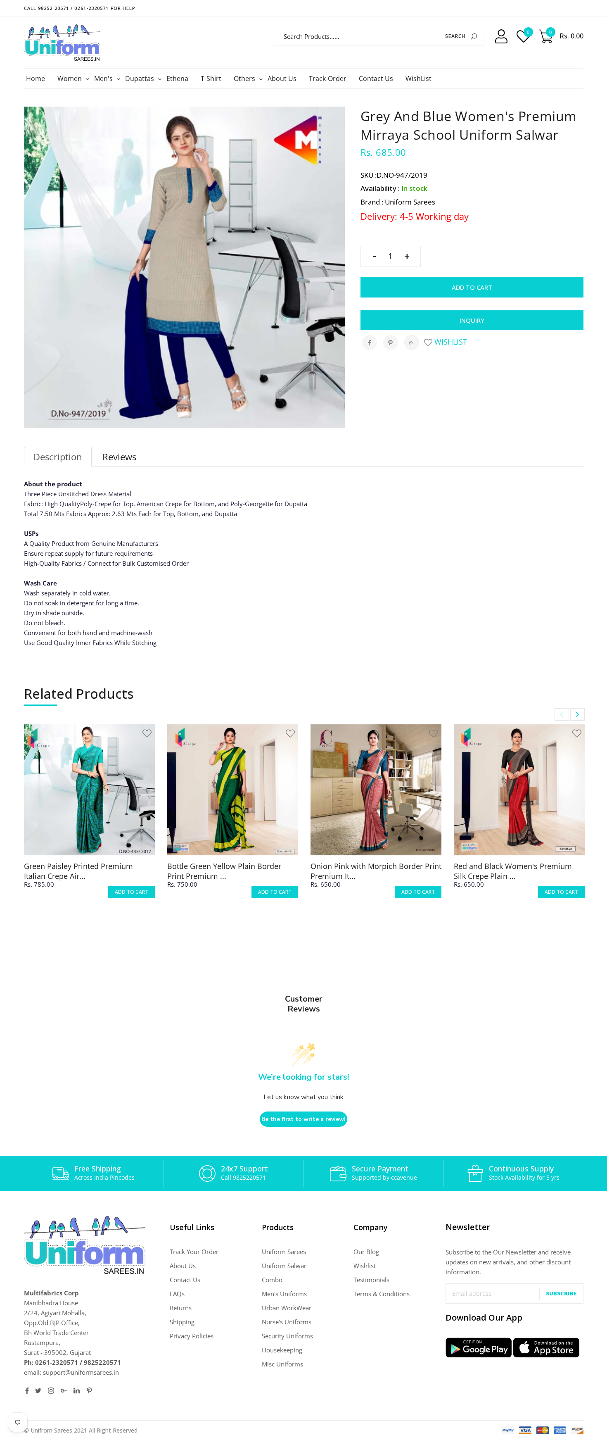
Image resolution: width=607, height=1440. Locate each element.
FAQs (177, 1294)
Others (245, 78)
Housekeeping (282, 1350)
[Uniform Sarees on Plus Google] (64, 1391)
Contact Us (376, 78)
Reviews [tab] (119, 456)
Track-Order (327, 78)
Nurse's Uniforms (286, 1322)
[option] (89, 818)
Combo (272, 1280)
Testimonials (371, 1280)
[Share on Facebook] (369, 342)
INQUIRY (472, 320)
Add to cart (472, 287)
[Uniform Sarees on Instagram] (51, 1391)
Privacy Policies (191, 1336)
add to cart (131, 891)
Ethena (177, 78)
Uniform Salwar (284, 1265)
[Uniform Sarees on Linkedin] (77, 1391)
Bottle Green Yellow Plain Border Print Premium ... (224, 871)
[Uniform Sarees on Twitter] (38, 1391)
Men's (104, 78)
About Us (282, 78)
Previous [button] (562, 714)
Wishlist (449, 342)
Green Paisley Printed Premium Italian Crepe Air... (78, 871)
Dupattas (140, 78)
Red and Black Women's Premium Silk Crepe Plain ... (513, 871)
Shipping (182, 1322)
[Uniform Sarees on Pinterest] (89, 1391)
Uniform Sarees (284, 1251)
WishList (418, 78)
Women (70, 78)
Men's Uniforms (284, 1294)
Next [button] (577, 714)
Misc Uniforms (282, 1364)
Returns (181, 1308)
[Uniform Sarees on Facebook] (27, 1391)
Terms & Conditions (381, 1294)
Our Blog (366, 1251)
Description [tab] (57, 456)
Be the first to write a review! (303, 1119)
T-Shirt (211, 78)
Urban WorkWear (286, 1308)
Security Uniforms (287, 1336)
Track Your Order (194, 1251)
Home (35, 78)
